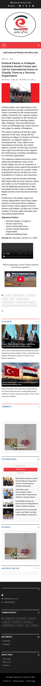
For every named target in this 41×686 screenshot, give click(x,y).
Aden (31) (35, 625)
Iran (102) (32, 618)
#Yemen (8, 295)
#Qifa (12, 299)
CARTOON (6, 641)
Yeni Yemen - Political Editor (11, 342)
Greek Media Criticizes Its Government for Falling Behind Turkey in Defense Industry (27, 503)
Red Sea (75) (17, 622)
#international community (25, 302)
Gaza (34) (20, 625)
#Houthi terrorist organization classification (19, 305)
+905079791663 (9, 602)
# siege (5, 299)
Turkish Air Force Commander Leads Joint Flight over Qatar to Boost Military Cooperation (26, 512)
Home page (7, 659)
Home (5, 59)
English (12, 6)
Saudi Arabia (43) (8, 625)
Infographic (6, 644)
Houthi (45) (28, 622)
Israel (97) (6, 622)
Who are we (7, 662)
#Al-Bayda (31, 295)
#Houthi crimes (19, 295)
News (11, 59)
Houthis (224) (21, 618)
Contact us (6, 665)
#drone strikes (22, 299)
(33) (27, 625)
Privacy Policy (18, 681)
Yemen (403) (9, 618)
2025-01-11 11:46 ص (29, 80)
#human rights (8, 302)
